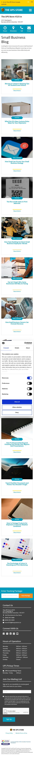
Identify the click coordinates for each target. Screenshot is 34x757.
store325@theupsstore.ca (13, 622)
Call (22, 31)
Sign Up (9, 719)
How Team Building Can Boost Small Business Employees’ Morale (17, 243)
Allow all (17, 402)
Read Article (17, 90)
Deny (17, 412)
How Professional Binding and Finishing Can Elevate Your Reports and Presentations (17, 444)
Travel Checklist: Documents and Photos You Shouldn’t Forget (17, 484)
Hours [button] (5, 31)
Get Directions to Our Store (13, 615)
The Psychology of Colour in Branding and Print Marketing (17, 564)
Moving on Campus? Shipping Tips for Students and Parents (17, 84)
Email (29, 31)
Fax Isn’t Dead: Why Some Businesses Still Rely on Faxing (17, 283)
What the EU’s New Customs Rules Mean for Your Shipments (17, 122)
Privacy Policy (9, 733)
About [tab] (28, 348)
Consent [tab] (6, 348)
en (28, 2)
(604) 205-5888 (9, 617)
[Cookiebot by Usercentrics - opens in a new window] (24, 343)
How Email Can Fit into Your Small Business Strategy (17, 162)
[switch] (29, 383)
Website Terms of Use (21, 733)
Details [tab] (17, 348)
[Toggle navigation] (30, 10)
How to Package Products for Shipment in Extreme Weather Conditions (17, 525)
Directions (13, 31)
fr (32, 2)
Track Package (25, 595)
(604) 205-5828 (9, 620)
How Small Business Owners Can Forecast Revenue (17, 323)
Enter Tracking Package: (11, 591)
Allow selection (17, 407)
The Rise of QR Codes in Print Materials (17, 202)
